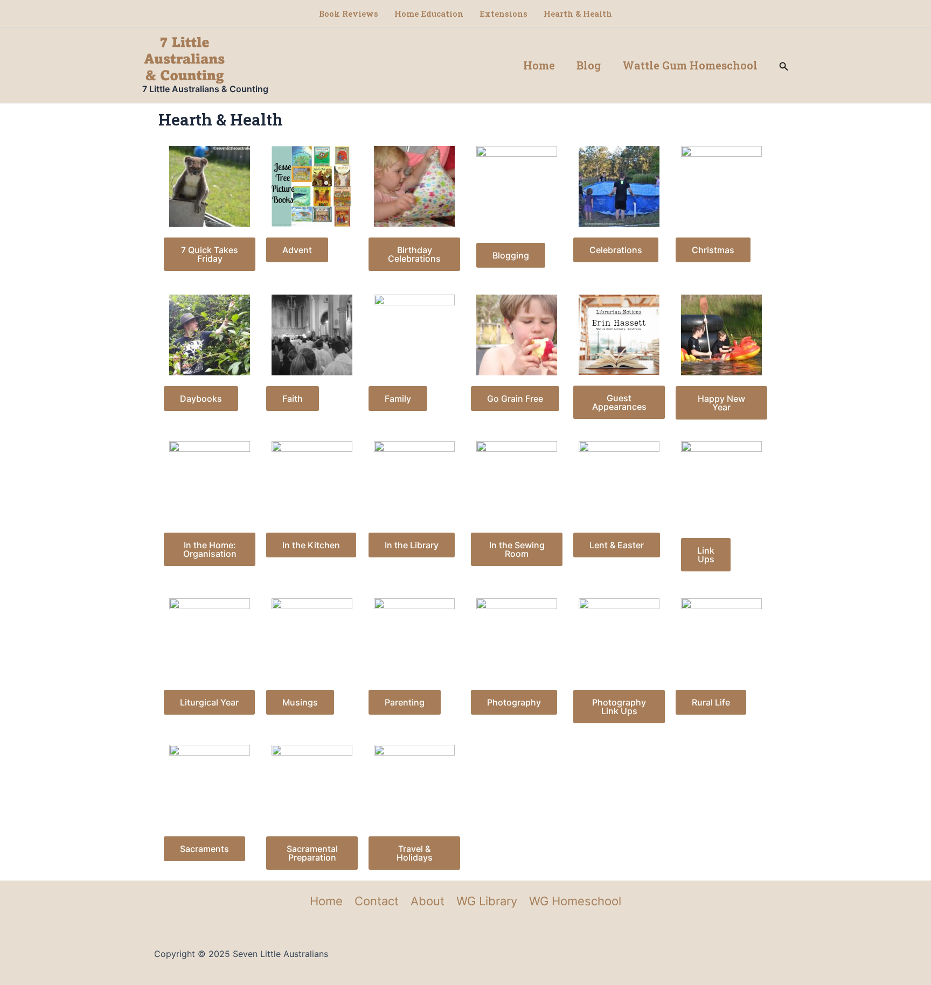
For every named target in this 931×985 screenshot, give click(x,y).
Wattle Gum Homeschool (690, 65)
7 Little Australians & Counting (205, 88)
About (427, 901)
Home (539, 65)
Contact (377, 901)
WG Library (486, 901)
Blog (588, 65)
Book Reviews (348, 13)
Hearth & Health (578, 13)
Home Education (428, 13)
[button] (784, 65)
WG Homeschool (575, 901)
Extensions (503, 13)
